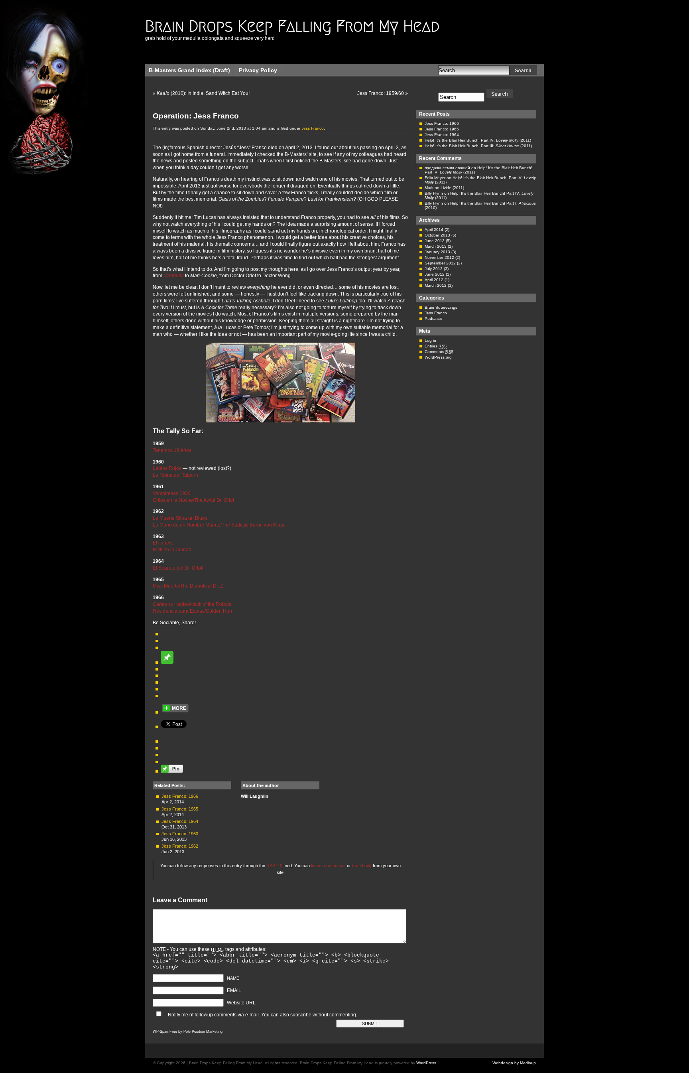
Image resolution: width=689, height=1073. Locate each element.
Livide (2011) (452, 187)
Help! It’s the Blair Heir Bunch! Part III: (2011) (478, 146)
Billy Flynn (434, 193)
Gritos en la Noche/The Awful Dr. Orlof (193, 500)
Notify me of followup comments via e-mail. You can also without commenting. (262, 1015)
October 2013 (437, 235)
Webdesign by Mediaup (514, 1063)
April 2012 (434, 280)
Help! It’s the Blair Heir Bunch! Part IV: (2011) (478, 140)
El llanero (163, 543)
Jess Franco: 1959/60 (380, 93)
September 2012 (440, 263)
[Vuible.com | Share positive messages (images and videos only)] (167, 662)
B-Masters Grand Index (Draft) (189, 70)
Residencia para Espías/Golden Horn (193, 611)
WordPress (426, 1063)
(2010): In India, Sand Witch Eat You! (203, 93)
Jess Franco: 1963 (179, 833)
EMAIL (234, 990)
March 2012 (436, 285)
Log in (430, 340)
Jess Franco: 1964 (179, 821)
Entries (436, 346)
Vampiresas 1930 (172, 493)
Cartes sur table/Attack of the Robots (192, 604)
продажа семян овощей (447, 168)
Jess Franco (312, 128)
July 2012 (434, 268)
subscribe (300, 1015)
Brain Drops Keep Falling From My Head (292, 26)
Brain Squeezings (441, 307)
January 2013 (437, 252)
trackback (362, 865)
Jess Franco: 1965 (179, 809)
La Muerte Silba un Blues (180, 518)
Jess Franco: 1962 (179, 846)
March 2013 (436, 246)
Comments (439, 351)
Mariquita (173, 275)
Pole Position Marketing (202, 1032)
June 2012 (435, 274)
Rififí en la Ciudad (172, 549)
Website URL (241, 1003)
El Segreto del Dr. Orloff (178, 568)
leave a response (327, 865)
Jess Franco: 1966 (179, 796)
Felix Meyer (435, 178)
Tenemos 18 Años (172, 450)
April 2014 (434, 229)
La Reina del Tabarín (175, 475)
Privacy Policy (258, 70)
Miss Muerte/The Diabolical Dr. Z (188, 586)
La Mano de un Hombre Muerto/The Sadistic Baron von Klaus (219, 525)
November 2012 (439, 257)
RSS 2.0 (274, 865)
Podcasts (433, 318)
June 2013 (435, 241)
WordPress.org (438, 357)
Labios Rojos (167, 468)
